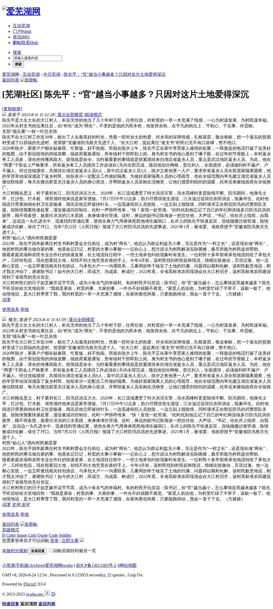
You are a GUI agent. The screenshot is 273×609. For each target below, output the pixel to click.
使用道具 (10, 309)
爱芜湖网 (10, 74)
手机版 (22, 565)
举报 (24, 309)
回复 (6, 299)
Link (32, 535)
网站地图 (127, 565)
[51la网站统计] (47, 594)
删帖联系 (25, 42)
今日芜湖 (51, 74)
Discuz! (30, 584)
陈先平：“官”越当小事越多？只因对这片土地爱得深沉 (115, 74)
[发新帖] (28, 80)
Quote (42, 535)
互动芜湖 (21, 25)
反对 (25, 504)
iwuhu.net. (35, 594)
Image (22, 535)
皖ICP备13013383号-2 (96, 565)
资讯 (21, 37)
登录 (54, 540)
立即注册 (70, 540)
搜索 (17, 52)
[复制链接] (12, 108)
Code (53, 535)
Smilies (65, 535)
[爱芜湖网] (21, 11)
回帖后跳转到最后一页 (74, 550)
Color (11, 535)
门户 (22, 31)
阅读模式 (93, 114)
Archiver (36, 565)
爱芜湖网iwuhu (59, 565)
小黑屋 (8, 565)
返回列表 (10, 80)
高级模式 (10, 530)
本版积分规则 (15, 550)
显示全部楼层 (70, 114)
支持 (16, 504)
